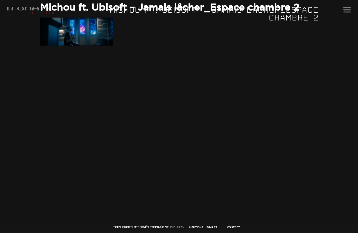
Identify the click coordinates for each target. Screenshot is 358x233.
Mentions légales (203, 227)
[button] (347, 10)
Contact (233, 227)
